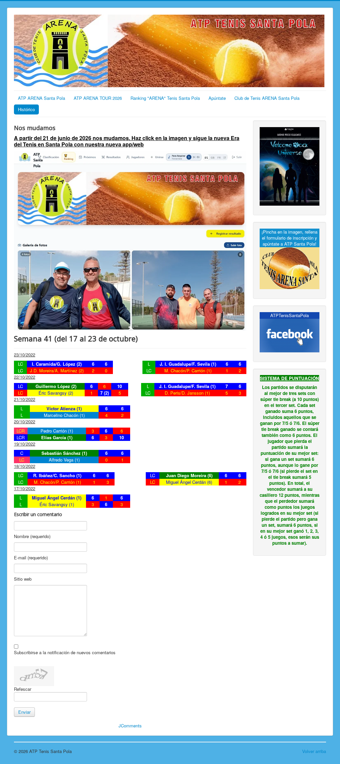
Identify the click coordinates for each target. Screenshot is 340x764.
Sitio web (23, 579)
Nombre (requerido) (32, 536)
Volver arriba (314, 751)
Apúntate (217, 98)
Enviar (24, 712)
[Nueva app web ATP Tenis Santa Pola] (130, 240)
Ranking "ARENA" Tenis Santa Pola (165, 98)
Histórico (26, 109)
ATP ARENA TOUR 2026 (98, 98)
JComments (130, 725)
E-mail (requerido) (31, 558)
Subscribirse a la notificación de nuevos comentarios (65, 653)
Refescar (22, 689)
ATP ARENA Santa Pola (41, 98)
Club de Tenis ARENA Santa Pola (266, 98)
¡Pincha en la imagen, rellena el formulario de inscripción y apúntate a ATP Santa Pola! (289, 238)
